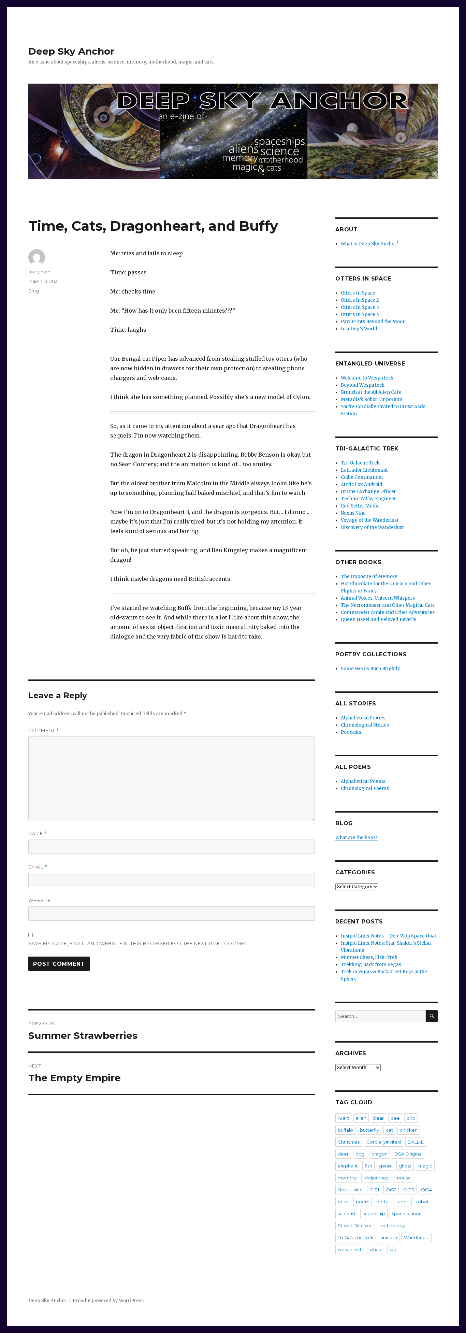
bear (378, 1118)
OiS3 (408, 1189)
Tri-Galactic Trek (360, 463)
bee (395, 1118)
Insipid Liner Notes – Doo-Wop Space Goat (388, 936)
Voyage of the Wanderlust (369, 520)
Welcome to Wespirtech (367, 378)
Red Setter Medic (360, 506)
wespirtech (350, 1249)
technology (392, 1225)
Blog (33, 290)
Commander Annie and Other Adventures (388, 612)
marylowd (39, 271)
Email (38, 867)
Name (37, 833)
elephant (348, 1166)
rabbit (402, 1201)
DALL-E (416, 1142)
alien (361, 1118)
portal (383, 1201)
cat (389, 1130)
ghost (405, 1166)
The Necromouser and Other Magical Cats (388, 605)
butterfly (369, 1130)
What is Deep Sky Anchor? (369, 244)
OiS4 (426, 1189)
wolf (394, 1249)
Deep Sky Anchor (71, 51)
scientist (347, 1213)
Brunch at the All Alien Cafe (371, 392)
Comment (43, 730)
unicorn (388, 1237)
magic (425, 1166)
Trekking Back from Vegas (371, 965)
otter (343, 1201)
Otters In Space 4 (360, 314)
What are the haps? (356, 838)
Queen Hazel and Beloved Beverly (379, 619)
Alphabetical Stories (363, 718)
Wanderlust (416, 1237)
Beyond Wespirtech (362, 385)
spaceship (374, 1213)
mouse (403, 1177)
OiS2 (391, 1189)
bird (411, 1118)
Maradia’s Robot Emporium (372, 399)
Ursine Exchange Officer (368, 491)
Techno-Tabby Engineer (368, 499)
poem (362, 1201)
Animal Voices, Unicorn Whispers (378, 598)
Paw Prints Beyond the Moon (373, 322)
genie (385, 1166)
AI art (343, 1118)
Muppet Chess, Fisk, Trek (369, 957)
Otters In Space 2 (360, 300)
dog (360, 1154)
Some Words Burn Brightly (370, 669)
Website (39, 900)
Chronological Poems (365, 788)
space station (407, 1213)
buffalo (345, 1130)
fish (368, 1166)
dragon (380, 1154)
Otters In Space (358, 293)
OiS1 (374, 1189)
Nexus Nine (353, 513)
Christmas (349, 1142)
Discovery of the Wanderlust (372, 527)
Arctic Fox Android (361, 484)
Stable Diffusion (355, 1225)
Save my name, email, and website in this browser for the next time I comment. (140, 943)
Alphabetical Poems (363, 781)
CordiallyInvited (383, 1142)
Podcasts (351, 732)
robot (422, 1201)
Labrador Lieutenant (364, 470)
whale (376, 1249)
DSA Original (408, 1154)
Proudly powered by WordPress (108, 1301)
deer (343, 1154)
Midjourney (376, 1177)
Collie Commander (362, 477)
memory (347, 1177)
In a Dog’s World (359, 329)
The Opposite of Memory (369, 576)
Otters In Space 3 (360, 307)
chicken (409, 1130)
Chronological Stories (365, 725)
